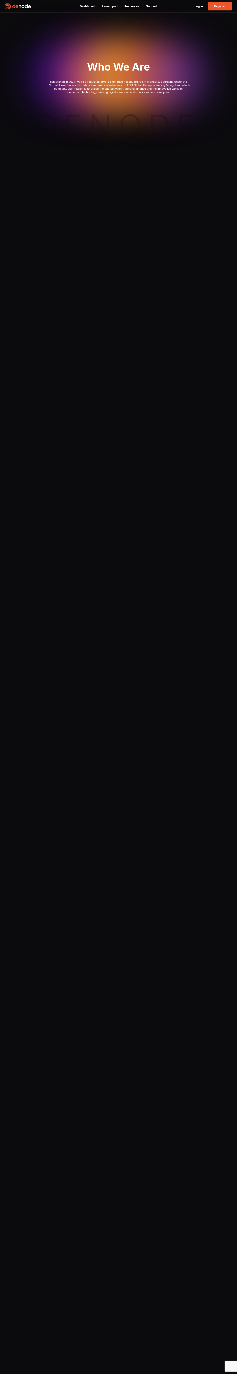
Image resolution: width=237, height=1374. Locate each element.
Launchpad (109, 6)
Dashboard (87, 6)
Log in (199, 6)
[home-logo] (40, 6)
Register (220, 6)
